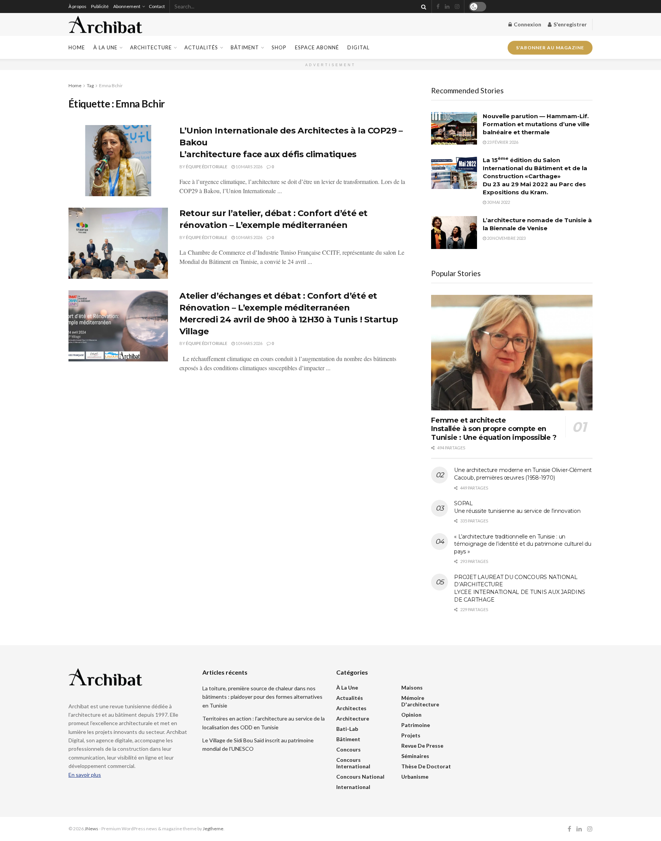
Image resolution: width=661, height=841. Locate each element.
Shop (279, 47)
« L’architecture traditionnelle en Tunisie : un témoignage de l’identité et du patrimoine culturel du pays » (522, 544)
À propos (77, 6)
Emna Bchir (111, 85)
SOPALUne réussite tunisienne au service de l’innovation (517, 507)
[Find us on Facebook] (438, 6)
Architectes (351, 708)
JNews (91, 828)
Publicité (100, 6)
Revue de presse (422, 745)
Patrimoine (415, 725)
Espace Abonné (317, 47)
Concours (348, 749)
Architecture (151, 47)
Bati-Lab (347, 729)
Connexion (527, 24)
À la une (105, 47)
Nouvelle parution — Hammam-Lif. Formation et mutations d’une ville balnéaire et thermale (536, 124)
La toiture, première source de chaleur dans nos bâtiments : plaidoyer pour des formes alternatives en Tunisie (262, 697)
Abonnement (126, 6)
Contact (157, 6)
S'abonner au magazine (550, 45)
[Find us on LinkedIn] (447, 6)
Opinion (411, 714)
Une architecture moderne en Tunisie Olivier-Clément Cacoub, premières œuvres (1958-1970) (523, 474)
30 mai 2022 (498, 202)
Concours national (360, 776)
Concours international (353, 762)
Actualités (201, 47)
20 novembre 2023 (506, 238)
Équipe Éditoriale (206, 166)
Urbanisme (414, 776)
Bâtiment (245, 47)
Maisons (412, 687)
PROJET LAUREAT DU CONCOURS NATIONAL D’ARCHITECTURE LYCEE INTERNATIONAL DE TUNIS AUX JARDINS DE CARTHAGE (519, 588)
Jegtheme (213, 828)
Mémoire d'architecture (420, 701)
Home (76, 47)
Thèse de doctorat (426, 766)
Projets (410, 735)
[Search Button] (422, 6)
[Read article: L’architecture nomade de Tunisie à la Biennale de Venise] (454, 232)
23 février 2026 (502, 142)
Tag (90, 85)
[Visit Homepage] (105, 25)
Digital (358, 47)
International (353, 787)
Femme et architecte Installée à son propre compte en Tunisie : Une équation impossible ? (493, 429)
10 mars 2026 (248, 166)
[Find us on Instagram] (457, 6)
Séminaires (415, 756)
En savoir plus (84, 774)
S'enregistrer (569, 24)
